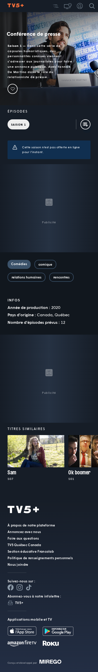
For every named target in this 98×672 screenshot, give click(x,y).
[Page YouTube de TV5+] (29, 587)
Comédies (19, 264)
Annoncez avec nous (24, 532)
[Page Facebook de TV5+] (11, 587)
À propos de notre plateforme (31, 525)
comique (45, 264)
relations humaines (26, 277)
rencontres (61, 277)
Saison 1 (18, 124)
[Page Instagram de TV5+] (20, 587)
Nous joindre (18, 564)
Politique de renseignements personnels (40, 558)
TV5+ (19, 602)
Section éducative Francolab (31, 551)
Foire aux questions (23, 538)
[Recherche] (92, 6)
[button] (56, 6)
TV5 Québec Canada (24, 545)
